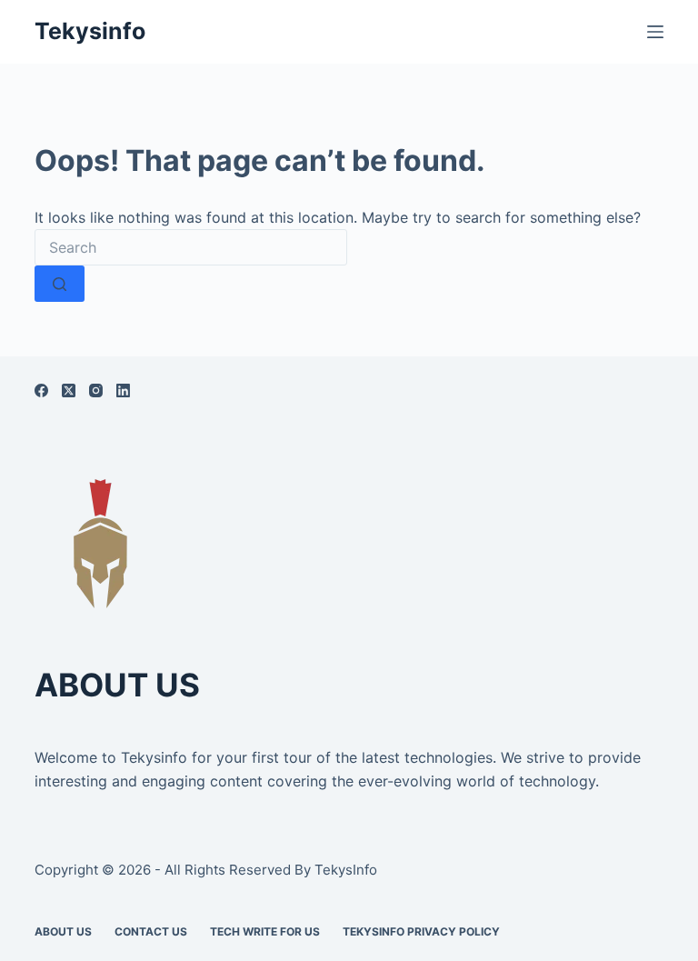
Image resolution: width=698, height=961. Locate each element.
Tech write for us (265, 931)
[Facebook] (41, 390)
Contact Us (151, 931)
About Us (63, 931)
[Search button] (60, 283)
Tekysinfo (90, 31)
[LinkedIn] (123, 390)
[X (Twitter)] (68, 390)
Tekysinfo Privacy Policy (421, 931)
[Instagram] (96, 390)
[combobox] (191, 247)
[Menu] (655, 32)
